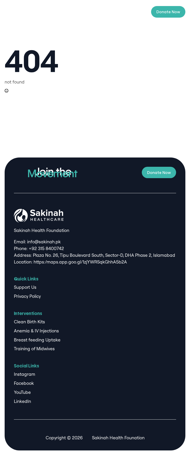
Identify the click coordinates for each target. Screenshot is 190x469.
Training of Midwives (34, 348)
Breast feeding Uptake (37, 340)
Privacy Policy (27, 296)
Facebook (24, 383)
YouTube (22, 392)
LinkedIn (22, 401)
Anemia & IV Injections (36, 331)
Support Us (25, 287)
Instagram (24, 374)
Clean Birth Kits (29, 321)
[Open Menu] (142, 12)
